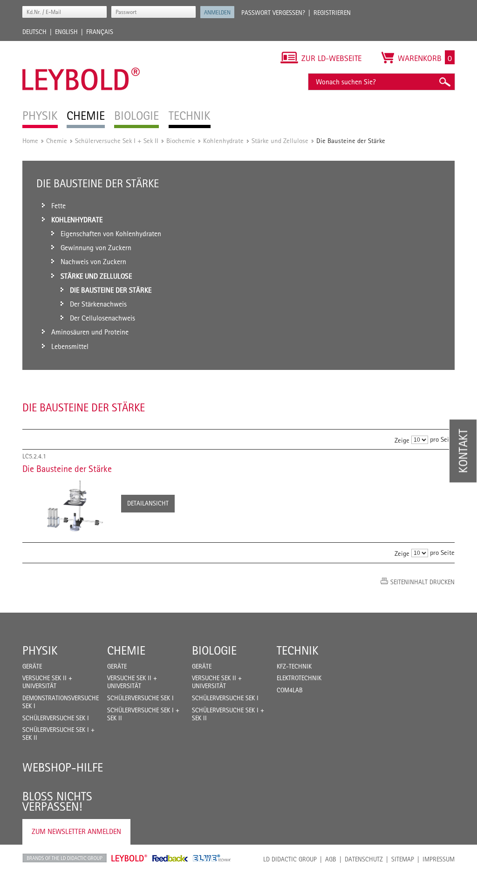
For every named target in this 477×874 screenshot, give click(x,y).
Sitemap (402, 859)
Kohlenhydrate (223, 140)
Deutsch (34, 31)
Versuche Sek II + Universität (47, 682)
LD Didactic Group (290, 859)
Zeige (402, 440)
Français (99, 31)
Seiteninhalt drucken (422, 582)
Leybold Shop (129, 858)
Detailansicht (148, 503)
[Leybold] (81, 45)
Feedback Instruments (170, 858)
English (66, 31)
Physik (40, 650)
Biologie (214, 650)
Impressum (438, 859)
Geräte (32, 666)
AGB (330, 859)
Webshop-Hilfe (62, 767)
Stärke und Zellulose (280, 140)
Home (30, 140)
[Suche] (444, 81)
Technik (298, 650)
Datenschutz (364, 859)
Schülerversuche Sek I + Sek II (116, 140)
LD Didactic (64, 858)
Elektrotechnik (299, 678)
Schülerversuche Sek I (55, 718)
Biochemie (180, 140)
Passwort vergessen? (273, 12)
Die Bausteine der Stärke (67, 468)
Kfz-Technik (294, 666)
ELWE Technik (212, 858)
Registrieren (332, 12)
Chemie (56, 140)
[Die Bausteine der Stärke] (67, 505)
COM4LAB (290, 690)
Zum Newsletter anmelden (76, 831)
